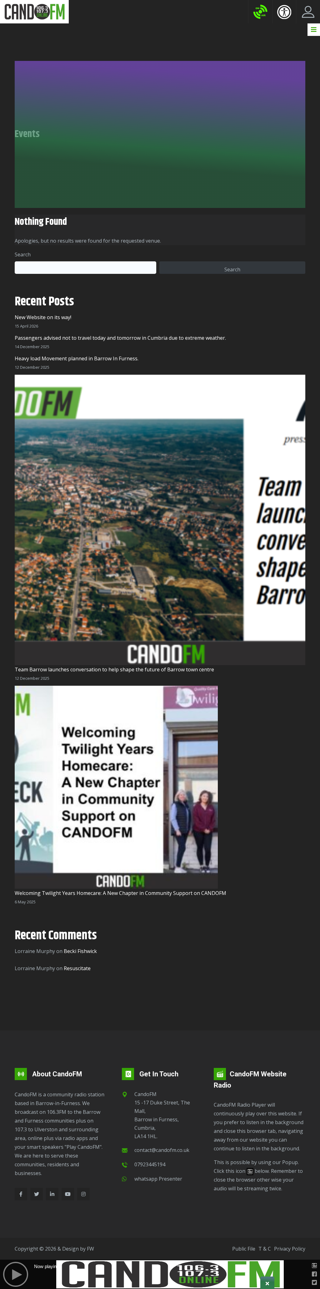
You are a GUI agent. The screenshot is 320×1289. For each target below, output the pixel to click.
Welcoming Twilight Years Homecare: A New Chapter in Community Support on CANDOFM (120, 893)
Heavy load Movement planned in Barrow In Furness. (76, 358)
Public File (243, 1248)
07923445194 (149, 1164)
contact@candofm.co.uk (161, 1150)
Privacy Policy (289, 1248)
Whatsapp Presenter (158, 1178)
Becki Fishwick (80, 951)
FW (90, 1248)
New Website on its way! (43, 317)
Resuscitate (77, 968)
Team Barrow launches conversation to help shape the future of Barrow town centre (114, 669)
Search (23, 254)
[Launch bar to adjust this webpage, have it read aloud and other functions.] (284, 11)
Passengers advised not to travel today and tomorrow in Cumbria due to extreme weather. (120, 337)
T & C (264, 1248)
